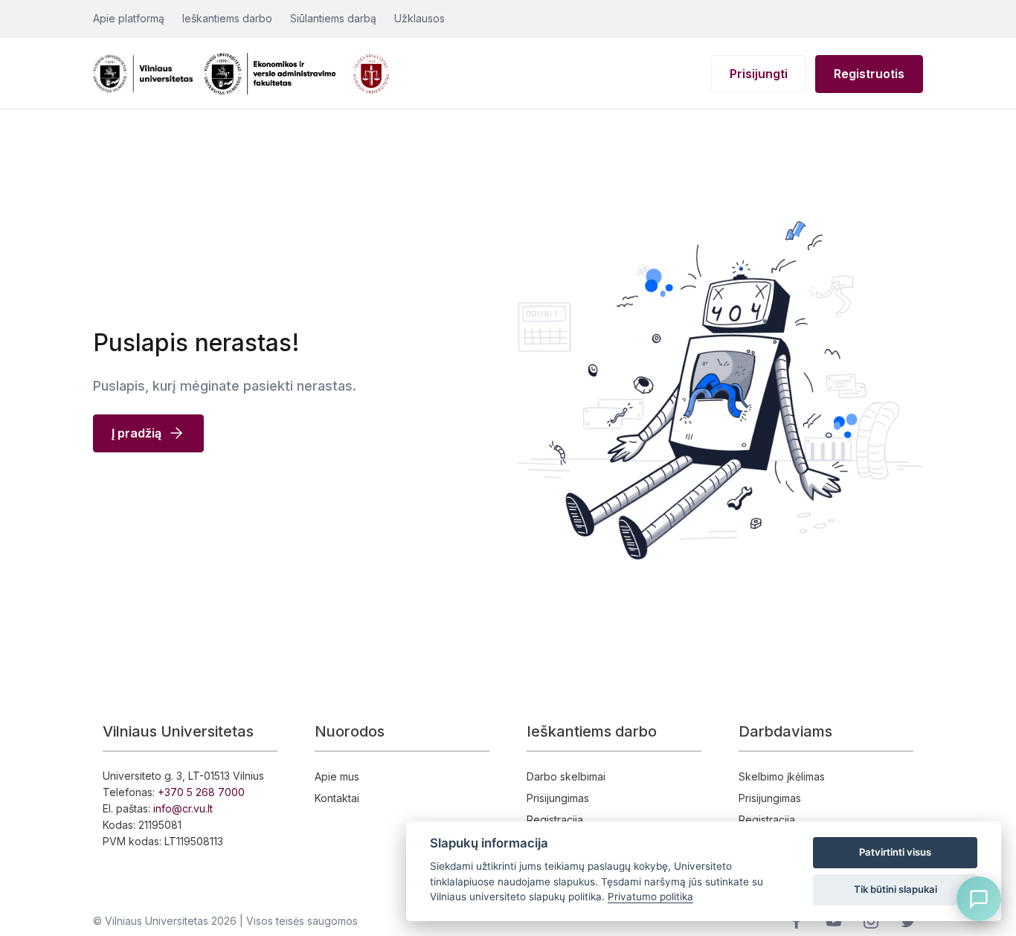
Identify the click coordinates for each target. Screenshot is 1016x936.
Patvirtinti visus (895, 852)
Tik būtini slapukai (895, 889)
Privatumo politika (650, 897)
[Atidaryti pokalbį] (978, 898)
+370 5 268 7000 (201, 792)
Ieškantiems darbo (227, 18)
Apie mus (337, 776)
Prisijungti (759, 73)
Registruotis (869, 73)
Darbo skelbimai (566, 776)
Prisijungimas (558, 798)
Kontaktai (337, 798)
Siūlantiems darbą (333, 18)
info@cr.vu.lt (183, 808)
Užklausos (419, 18)
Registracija (555, 819)
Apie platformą (128, 18)
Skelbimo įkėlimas (782, 776)
